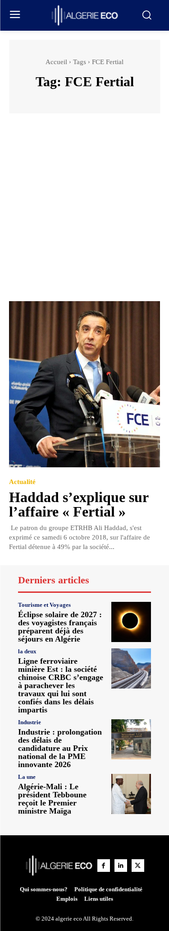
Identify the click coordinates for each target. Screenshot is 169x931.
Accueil (56, 61)
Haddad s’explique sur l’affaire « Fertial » (79, 504)
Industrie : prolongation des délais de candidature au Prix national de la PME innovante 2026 (60, 748)
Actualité (22, 482)
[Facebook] (103, 865)
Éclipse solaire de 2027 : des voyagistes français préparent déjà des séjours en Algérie (60, 626)
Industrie (29, 722)
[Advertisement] (84, 211)
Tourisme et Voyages (44, 605)
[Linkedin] (120, 865)
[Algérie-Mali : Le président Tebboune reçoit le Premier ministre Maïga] (131, 794)
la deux (27, 651)
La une (27, 777)
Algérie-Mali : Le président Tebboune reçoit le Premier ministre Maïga (52, 798)
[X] (138, 865)
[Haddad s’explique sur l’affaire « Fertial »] (84, 384)
